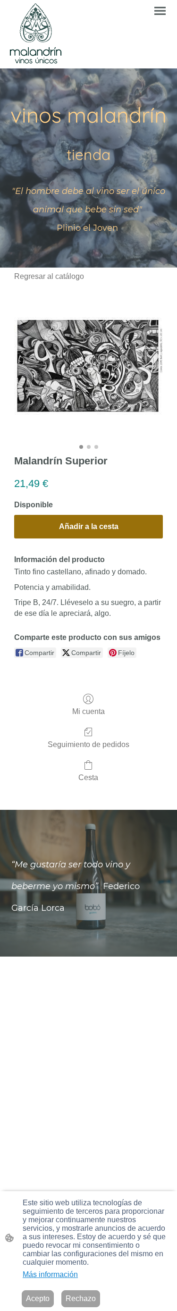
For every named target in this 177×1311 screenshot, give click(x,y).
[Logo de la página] (35, 34)
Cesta (88, 777)
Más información (50, 1274)
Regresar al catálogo (49, 276)
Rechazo (81, 1298)
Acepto (38, 1298)
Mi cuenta (88, 711)
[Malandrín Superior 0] (88, 366)
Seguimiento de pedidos (88, 744)
